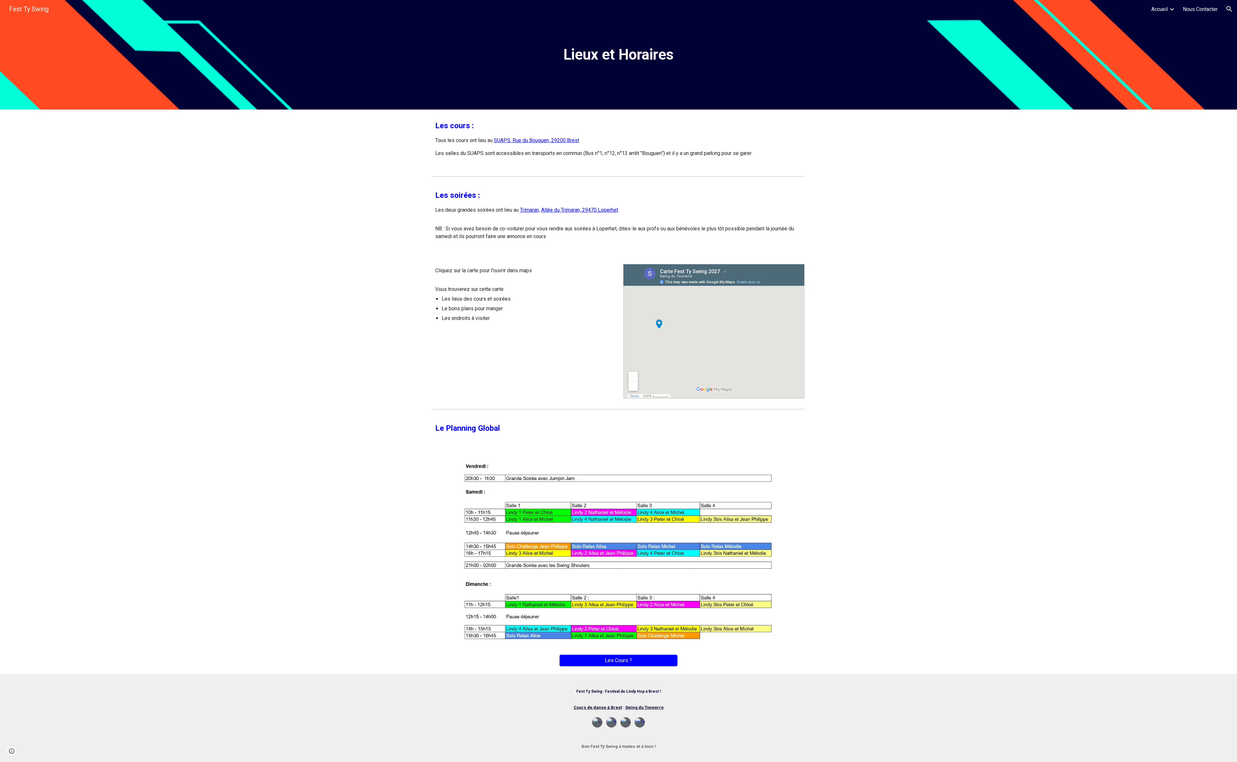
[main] (618, 55)
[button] (1229, 9)
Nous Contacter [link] (1200, 9)
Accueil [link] (1159, 9)
